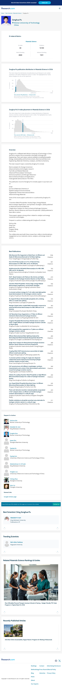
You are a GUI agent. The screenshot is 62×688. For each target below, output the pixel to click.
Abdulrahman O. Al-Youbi (18, 464)
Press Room (43, 669)
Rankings (34, 666)
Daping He (13, 448)
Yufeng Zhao (14, 479)
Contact (41, 666)
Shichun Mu (13, 420)
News (32, 677)
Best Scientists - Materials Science (13, 13)
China (16, 25)
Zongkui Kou (14, 433)
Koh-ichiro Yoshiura (16, 542)
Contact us (56, 504)
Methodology (35, 669)
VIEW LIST (45, 2)
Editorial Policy (51, 669)
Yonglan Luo (14, 472)
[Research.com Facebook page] (56, 661)
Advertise (42, 673)
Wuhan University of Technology (27, 23)
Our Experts (34, 684)
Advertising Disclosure (54, 666)
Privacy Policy (51, 673)
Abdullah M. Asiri (15, 427)
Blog (32, 673)
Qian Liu (12, 485)
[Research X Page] (59, 661)
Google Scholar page (10, 497)
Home (2, 13)
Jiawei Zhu (13, 440)
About (33, 680)
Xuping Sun (13, 456)
